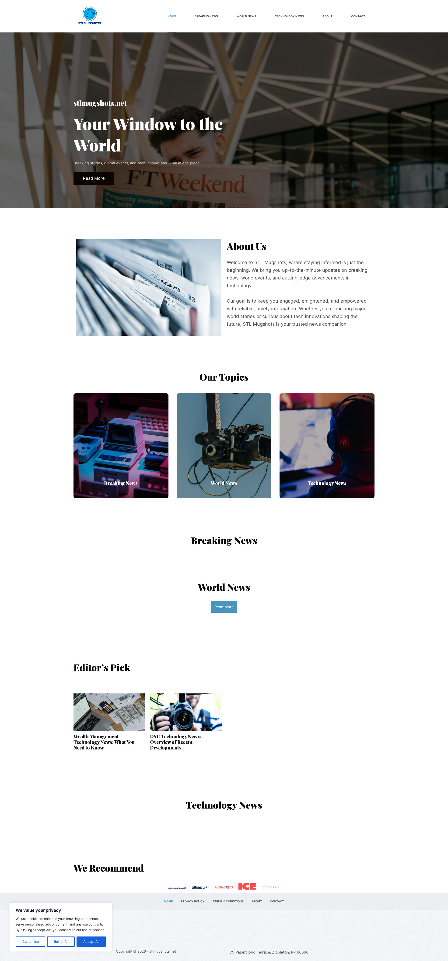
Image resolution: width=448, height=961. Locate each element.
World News (246, 16)
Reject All (61, 941)
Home (172, 16)
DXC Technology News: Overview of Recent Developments (175, 742)
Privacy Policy (193, 901)
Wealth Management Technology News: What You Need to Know (104, 742)
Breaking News (206, 16)
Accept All (91, 941)
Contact (358, 16)
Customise (30, 941)
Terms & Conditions (228, 901)
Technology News (289, 16)
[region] (60, 927)
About (327, 16)
